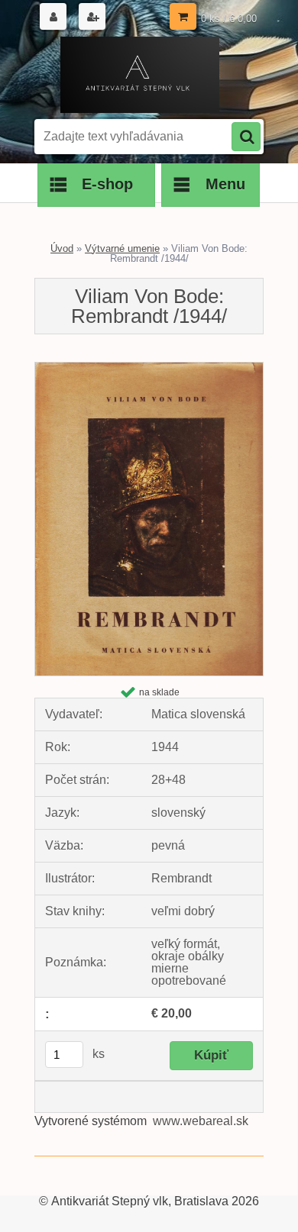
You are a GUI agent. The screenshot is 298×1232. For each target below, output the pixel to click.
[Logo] (139, 75)
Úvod (61, 248)
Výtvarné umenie (122, 248)
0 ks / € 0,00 (229, 18)
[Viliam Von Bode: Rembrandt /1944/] (149, 368)
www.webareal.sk (200, 1120)
